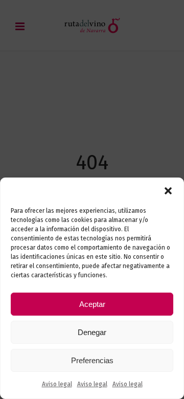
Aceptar (92, 304)
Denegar (92, 332)
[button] (168, 191)
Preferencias (92, 360)
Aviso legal (57, 384)
